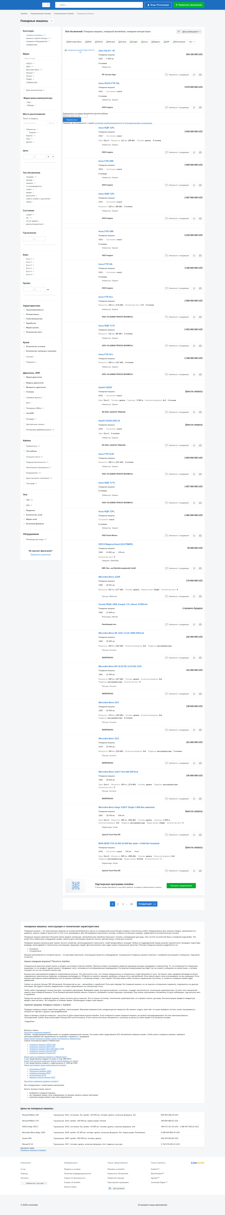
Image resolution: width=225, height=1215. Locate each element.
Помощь (24, 1173)
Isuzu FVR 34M (106, 161)
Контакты (25, 1178)
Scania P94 (27, 1138)
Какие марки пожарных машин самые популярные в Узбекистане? (52, 1039)
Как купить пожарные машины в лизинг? (41, 1081)
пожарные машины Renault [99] (42, 1051)
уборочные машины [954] (40, 1071)
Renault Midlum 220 (30, 1115)
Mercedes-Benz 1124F (109, 577)
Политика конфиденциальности (77, 1173)
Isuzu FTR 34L (106, 264)
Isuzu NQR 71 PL (107, 326)
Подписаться (71, 120)
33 (131, 904)
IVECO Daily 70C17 (30, 1127)
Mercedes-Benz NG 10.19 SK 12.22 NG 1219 (120, 666)
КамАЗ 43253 (105, 387)
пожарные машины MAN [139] (42, 1047)
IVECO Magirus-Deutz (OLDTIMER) (116, 544)
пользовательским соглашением (138, 123)
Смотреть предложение (181, 886)
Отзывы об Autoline (72, 1182)
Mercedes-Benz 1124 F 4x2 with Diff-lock (118, 772)
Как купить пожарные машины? (37, 1032)
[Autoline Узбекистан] (30, 5)
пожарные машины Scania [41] (42, 1053)
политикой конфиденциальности (108, 123)
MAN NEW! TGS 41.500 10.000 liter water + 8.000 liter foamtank (129, 843)
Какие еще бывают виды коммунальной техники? (45, 1065)
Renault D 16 (27, 1144)
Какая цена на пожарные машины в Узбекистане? (45, 1057)
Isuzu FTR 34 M (106, 454)
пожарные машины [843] (40, 1073)
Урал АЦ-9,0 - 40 (107, 51)
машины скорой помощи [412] (42, 1077)
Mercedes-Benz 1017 (109, 702)
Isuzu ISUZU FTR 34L (109, 83)
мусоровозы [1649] (37, 1069)
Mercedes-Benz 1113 (109, 738)
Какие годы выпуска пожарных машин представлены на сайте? (51, 1061)
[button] (194, 74)
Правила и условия (72, 1169)
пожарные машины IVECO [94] (42, 1044)
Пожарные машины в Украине (33, 1150)
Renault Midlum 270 (30, 1121)
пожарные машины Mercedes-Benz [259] (46, 1049)
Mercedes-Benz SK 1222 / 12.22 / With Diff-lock (121, 633)
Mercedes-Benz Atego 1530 (33, 1132)
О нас (23, 1169)
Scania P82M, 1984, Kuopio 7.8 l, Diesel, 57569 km (123, 604)
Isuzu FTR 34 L (106, 297)
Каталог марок (70, 1187)
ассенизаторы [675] (37, 1075)
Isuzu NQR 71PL (107, 128)
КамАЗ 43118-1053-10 (109, 421)
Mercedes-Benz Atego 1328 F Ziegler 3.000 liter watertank (127, 807)
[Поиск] (57, 5)
